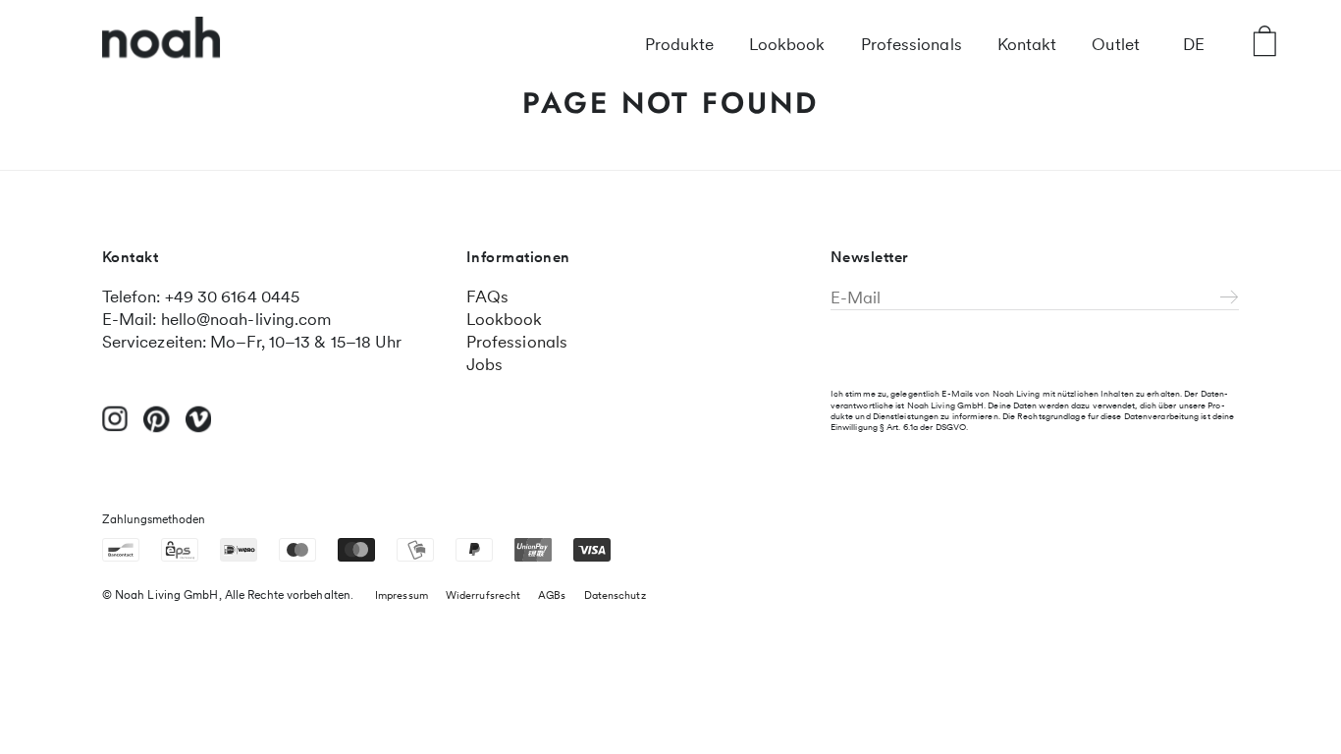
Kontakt (1027, 44)
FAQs (487, 296)
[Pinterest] (156, 428)
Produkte (679, 44)
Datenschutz (615, 595)
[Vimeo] (199, 428)
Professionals (911, 44)
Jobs (484, 364)
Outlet (1116, 44)
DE (1194, 44)
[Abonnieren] (1229, 298)
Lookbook (787, 44)
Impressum (401, 595)
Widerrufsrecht (483, 595)
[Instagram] (115, 427)
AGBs (551, 595)
